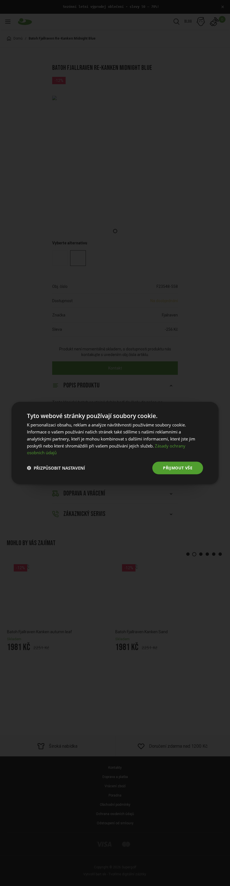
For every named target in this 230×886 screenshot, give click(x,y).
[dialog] (115, 443)
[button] (56, 468)
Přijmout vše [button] (177, 467)
